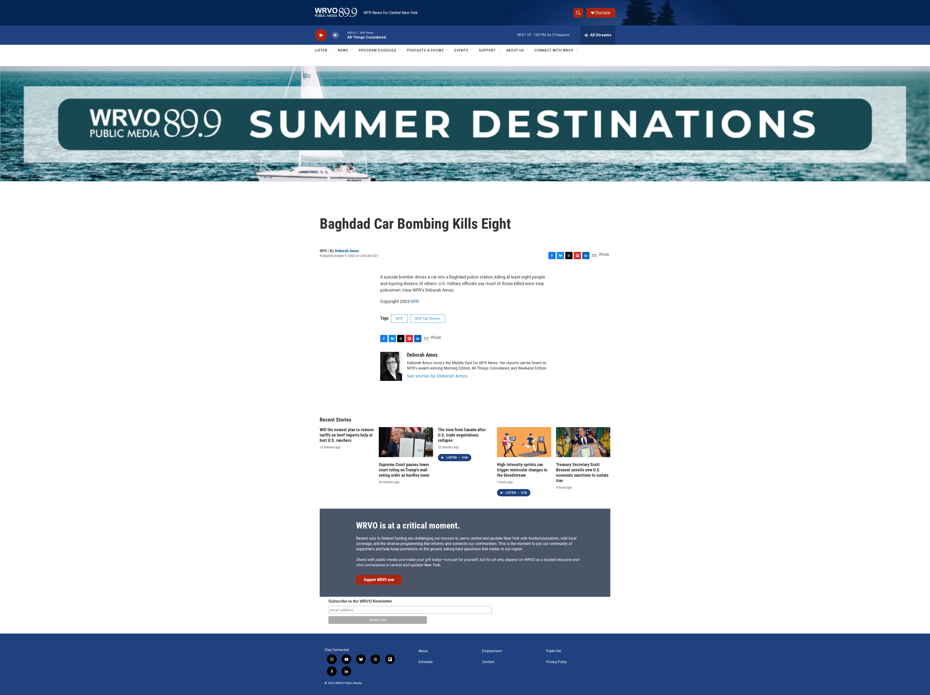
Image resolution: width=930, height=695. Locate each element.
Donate (602, 12)
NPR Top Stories (427, 318)
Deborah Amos (347, 250)
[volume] (335, 35)
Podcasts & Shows (425, 50)
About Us (515, 50)
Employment (492, 651)
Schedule (425, 662)
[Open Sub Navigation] (331, 50)
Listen (321, 50)
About (423, 651)
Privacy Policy (556, 662)
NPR (415, 301)
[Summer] (465, 123)
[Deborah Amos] (391, 366)
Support (487, 50)
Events (461, 50)
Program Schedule (377, 50)
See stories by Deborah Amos (437, 376)
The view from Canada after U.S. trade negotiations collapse (462, 435)
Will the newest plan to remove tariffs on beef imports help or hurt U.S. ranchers (347, 435)
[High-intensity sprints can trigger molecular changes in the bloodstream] (524, 442)
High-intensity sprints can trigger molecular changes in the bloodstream (522, 470)
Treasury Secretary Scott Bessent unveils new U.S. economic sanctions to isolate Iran (582, 472)
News (343, 50)
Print (604, 254)
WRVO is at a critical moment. (408, 526)
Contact (488, 662)
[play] (321, 35)
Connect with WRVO (554, 50)
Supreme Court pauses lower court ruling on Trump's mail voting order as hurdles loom (404, 470)
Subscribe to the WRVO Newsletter (360, 601)
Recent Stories (335, 420)
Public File (553, 651)
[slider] (343, 35)
